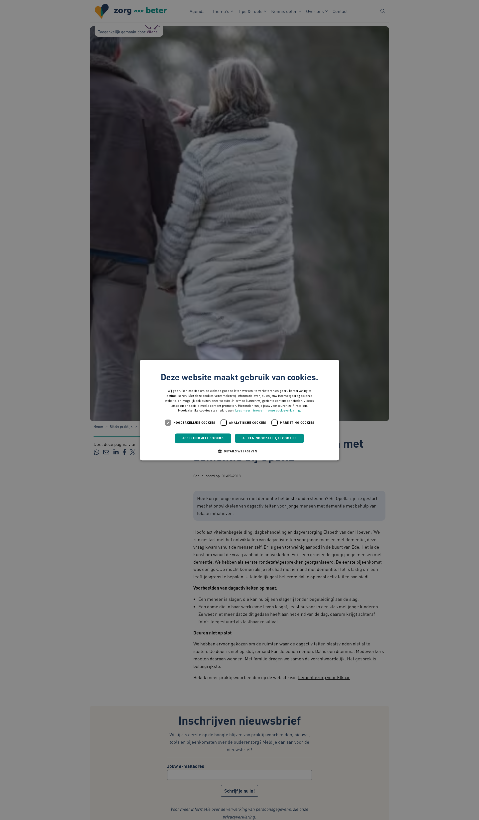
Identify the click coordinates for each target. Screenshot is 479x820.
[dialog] (239, 410)
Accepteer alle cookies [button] (203, 438)
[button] (239, 451)
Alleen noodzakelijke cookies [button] (269, 438)
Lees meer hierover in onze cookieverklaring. (268, 411)
